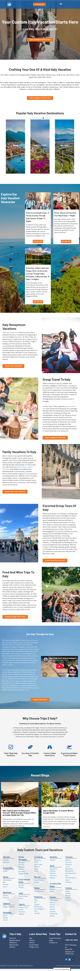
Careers (12, 949)
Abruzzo (6, 859)
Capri (5, 918)
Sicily (52, 868)
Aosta (5, 873)
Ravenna (22, 873)
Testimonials (13, 947)
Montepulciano (70, 875)
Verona (52, 911)
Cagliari (52, 862)
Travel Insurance (55, 940)
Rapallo (21, 916)
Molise (37, 890)
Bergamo (37, 862)
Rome (64, 145)
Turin (36, 913)
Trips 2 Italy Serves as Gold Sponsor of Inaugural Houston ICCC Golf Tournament (59, 788)
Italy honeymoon (12, 332)
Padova (52, 905)
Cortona (68, 864)
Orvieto (68, 902)
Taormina (53, 878)
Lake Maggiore (39, 911)
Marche (37, 879)
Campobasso (39, 893)
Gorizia (21, 887)
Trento (52, 893)
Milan (36, 871)
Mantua (37, 869)
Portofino (22, 914)
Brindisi (5, 886)
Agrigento (53, 871)
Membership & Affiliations (14, 943)
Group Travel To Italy (56, 379)
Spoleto (68, 900)
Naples (5, 920)
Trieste (21, 889)
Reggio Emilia (23, 876)
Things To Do (34, 949)
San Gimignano (70, 880)
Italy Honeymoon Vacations (13, 326)
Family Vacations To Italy (19, 452)
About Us (12, 940)
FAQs (51, 942)
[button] (61, 4)
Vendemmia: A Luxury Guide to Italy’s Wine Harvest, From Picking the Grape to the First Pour (20, 812)
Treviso (52, 907)
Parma (21, 871)
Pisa (66, 878)
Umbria (68, 890)
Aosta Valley (8, 870)
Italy (30, 940)
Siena (67, 882)
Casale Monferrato (38, 907)
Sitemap (78, 968)
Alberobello (7, 882)
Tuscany (69, 859)
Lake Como (38, 867)
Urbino (36, 884)
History (32, 945)
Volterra (68, 884)
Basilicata (7, 894)
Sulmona (6, 864)
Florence (68, 867)
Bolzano (53, 891)
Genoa (21, 912)
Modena (21, 869)
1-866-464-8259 (71, 942)
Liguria (21, 906)
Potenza (6, 900)
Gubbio (68, 895)
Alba (35, 902)
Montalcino (69, 873)
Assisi (67, 893)
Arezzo (67, 862)
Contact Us (53, 945)
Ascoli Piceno (39, 882)
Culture (32, 942)
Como (36, 864)
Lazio (21, 895)
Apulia (15, 145)
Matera (5, 898)
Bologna (21, 865)
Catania (52, 873)
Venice (40, 145)
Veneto (53, 899)
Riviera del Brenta (53, 917)
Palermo (53, 875)
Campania (7, 914)
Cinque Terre (23, 909)
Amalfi (5, 922)
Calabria (6, 906)
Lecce (5, 889)
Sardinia (53, 859)
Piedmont (38, 899)
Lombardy (38, 859)
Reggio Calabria (9, 909)
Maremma (69, 871)
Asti (35, 904)
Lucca (67, 869)
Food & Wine (34, 947)
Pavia (36, 873)
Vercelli (37, 915)
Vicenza (53, 913)
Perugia (68, 898)
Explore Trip (37, 241)
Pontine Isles (23, 898)
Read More (6, 829)
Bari (4, 884)
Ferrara (21, 867)
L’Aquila (6, 862)
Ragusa (52, 880)
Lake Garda (54, 902)
